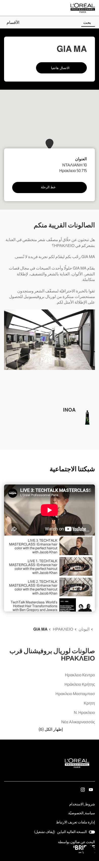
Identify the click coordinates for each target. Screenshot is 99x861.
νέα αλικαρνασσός (78, 722)
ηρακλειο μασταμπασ (75, 694)
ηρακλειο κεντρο (80, 675)
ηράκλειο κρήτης (79, 684)
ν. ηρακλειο (84, 713)
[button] (11, 22)
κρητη (89, 703)
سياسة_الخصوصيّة (81, 813)
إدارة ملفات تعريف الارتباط (75, 822)
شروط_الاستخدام (82, 804)
